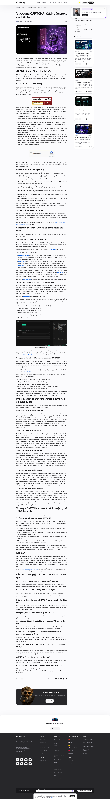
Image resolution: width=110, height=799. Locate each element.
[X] (17, 763)
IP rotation (60, 272)
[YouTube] (26, 759)
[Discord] (30, 763)
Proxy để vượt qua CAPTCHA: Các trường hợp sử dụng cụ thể (83, 21)
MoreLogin (34, 354)
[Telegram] (17, 759)
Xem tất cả (70, 753)
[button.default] (72, 791)
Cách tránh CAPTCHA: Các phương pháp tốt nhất (84, 17)
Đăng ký (91, 2)
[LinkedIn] (30, 759)
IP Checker (53, 249)
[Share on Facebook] (56, 679)
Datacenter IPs (22, 265)
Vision (24, 354)
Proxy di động (78, 125)
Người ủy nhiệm (26, 27)
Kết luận (76, 27)
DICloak (28, 354)
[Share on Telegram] (64, 679)
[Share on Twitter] (59, 679)
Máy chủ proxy (83, 41)
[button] (38, 2)
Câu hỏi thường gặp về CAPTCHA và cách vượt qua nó (83, 30)
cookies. (51, 797)
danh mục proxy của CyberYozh (30, 569)
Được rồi (72, 796)
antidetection (26, 296)
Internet (19, 27)
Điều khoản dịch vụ (90, 783)
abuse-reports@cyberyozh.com (85, 790)
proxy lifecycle (27, 279)
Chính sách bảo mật (82, 783)
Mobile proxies (22, 261)
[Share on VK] (66, 679)
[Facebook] (21, 759)
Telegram (56, 728)
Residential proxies (23, 255)
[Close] (104, 8)
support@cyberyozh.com (22, 755)
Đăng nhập (85, 2)
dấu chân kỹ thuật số (29, 371)
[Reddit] (26, 763)
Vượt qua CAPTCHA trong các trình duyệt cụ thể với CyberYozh (84, 25)
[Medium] (21, 763)
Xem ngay (85, 15)
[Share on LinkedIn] (61, 679)
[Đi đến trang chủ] (20, 3)
